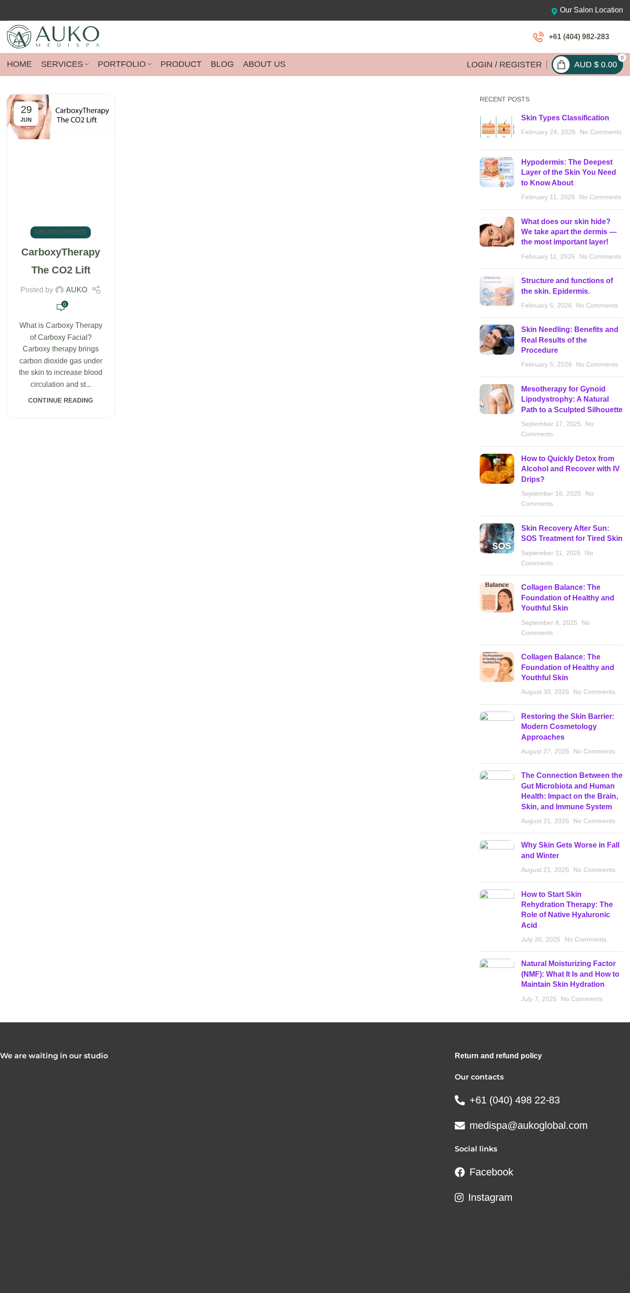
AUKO (76, 290)
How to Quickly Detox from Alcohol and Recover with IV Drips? (570, 469)
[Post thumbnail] (497, 128)
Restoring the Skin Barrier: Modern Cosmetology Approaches (567, 726)
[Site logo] (53, 36)
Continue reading (60, 400)
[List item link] (541, 1100)
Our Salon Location (591, 10)
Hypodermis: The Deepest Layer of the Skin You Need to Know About (568, 172)
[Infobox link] (571, 37)
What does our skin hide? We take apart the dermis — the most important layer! (569, 232)
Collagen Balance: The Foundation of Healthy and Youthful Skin (567, 597)
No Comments (601, 132)
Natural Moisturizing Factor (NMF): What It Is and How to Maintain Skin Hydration (570, 974)
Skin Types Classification (565, 118)
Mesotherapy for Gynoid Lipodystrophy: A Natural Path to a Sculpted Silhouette (572, 399)
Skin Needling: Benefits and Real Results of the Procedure (569, 340)
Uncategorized (60, 232)
